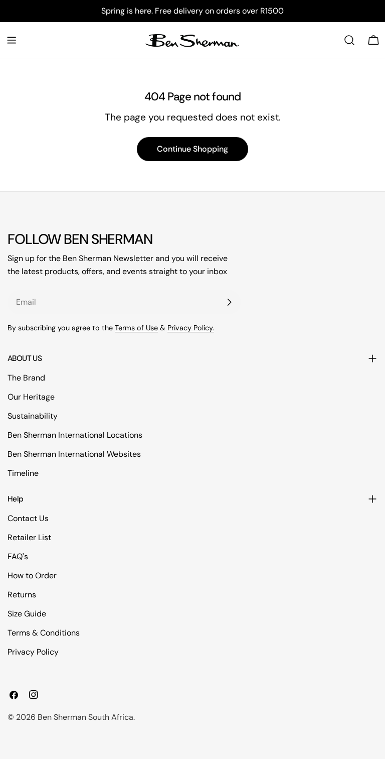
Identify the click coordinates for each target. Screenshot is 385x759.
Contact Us (28, 518)
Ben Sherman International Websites (74, 454)
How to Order (32, 575)
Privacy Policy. (190, 327)
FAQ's (18, 556)
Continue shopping (192, 149)
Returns (22, 594)
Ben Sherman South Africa (85, 717)
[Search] (349, 40)
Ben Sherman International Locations (75, 435)
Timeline (23, 473)
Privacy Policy (33, 652)
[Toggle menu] (12, 40)
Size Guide (27, 613)
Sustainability (33, 416)
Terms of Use (136, 327)
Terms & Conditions (44, 632)
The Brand (26, 377)
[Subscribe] (229, 302)
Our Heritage (31, 397)
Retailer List (29, 537)
